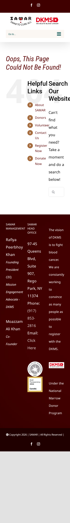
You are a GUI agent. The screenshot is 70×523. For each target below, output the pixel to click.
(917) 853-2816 (31, 318)
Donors (40, 117)
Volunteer (42, 125)
